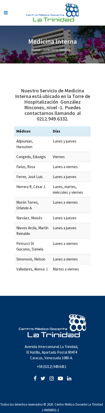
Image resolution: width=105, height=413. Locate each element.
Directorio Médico (57, 49)
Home (36, 49)
